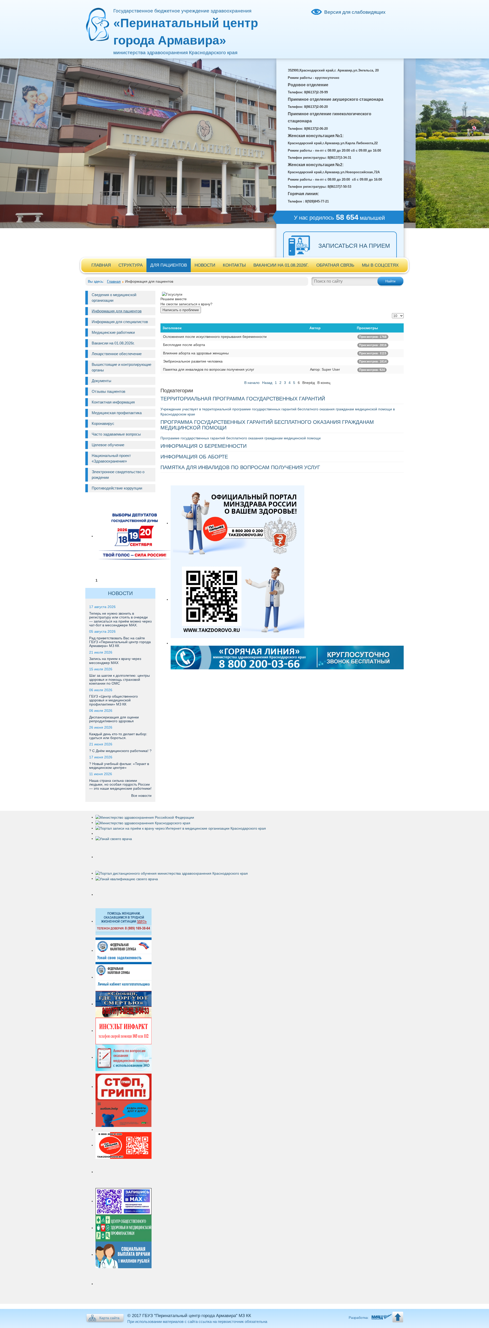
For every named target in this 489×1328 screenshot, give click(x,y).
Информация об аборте (194, 456)
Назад (267, 383)
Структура (130, 265)
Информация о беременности (203, 446)
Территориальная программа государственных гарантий (242, 398)
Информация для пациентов (117, 311)
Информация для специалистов (120, 322)
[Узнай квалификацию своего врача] (127, 878)
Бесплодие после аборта (184, 345)
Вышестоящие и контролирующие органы (121, 367)
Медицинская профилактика (117, 413)
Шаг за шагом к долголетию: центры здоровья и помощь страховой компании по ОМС (119, 679)
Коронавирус (103, 423)
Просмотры (367, 328)
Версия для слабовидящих (355, 12)
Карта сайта (109, 1318)
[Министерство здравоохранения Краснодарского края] (143, 822)
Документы (101, 381)
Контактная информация (113, 402)
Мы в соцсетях (380, 265)
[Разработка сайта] (381, 1318)
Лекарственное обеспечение (117, 354)
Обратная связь (335, 265)
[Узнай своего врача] (114, 838)
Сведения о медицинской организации (114, 297)
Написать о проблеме (180, 310)
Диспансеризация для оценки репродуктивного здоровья (114, 719)
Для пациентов (168, 265)
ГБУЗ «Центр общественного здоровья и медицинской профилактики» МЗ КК (113, 700)
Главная (101, 265)
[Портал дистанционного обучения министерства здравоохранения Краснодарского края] (172, 873)
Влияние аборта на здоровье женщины (196, 353)
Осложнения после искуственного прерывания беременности (215, 337)
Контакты (234, 265)
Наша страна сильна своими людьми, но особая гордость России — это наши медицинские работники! (120, 784)
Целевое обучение (108, 445)
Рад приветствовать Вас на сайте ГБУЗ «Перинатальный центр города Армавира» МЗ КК (120, 642)
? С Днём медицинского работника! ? (120, 751)
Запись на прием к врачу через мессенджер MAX (115, 661)
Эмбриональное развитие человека (193, 361)
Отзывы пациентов (108, 391)
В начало (252, 383)
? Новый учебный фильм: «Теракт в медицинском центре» (119, 766)
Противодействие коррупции (117, 488)
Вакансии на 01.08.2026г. (281, 265)
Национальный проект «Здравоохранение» (111, 458)
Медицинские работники (113, 332)
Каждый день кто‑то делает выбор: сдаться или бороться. (118, 736)
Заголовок (172, 328)
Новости (205, 265)
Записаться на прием (354, 245)
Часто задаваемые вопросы (116, 434)
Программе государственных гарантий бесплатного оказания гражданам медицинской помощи (240, 438)
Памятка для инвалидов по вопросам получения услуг (208, 369)
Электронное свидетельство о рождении (118, 475)
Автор (315, 328)
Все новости (141, 795)
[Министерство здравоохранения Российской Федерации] (145, 817)
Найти (390, 281)
